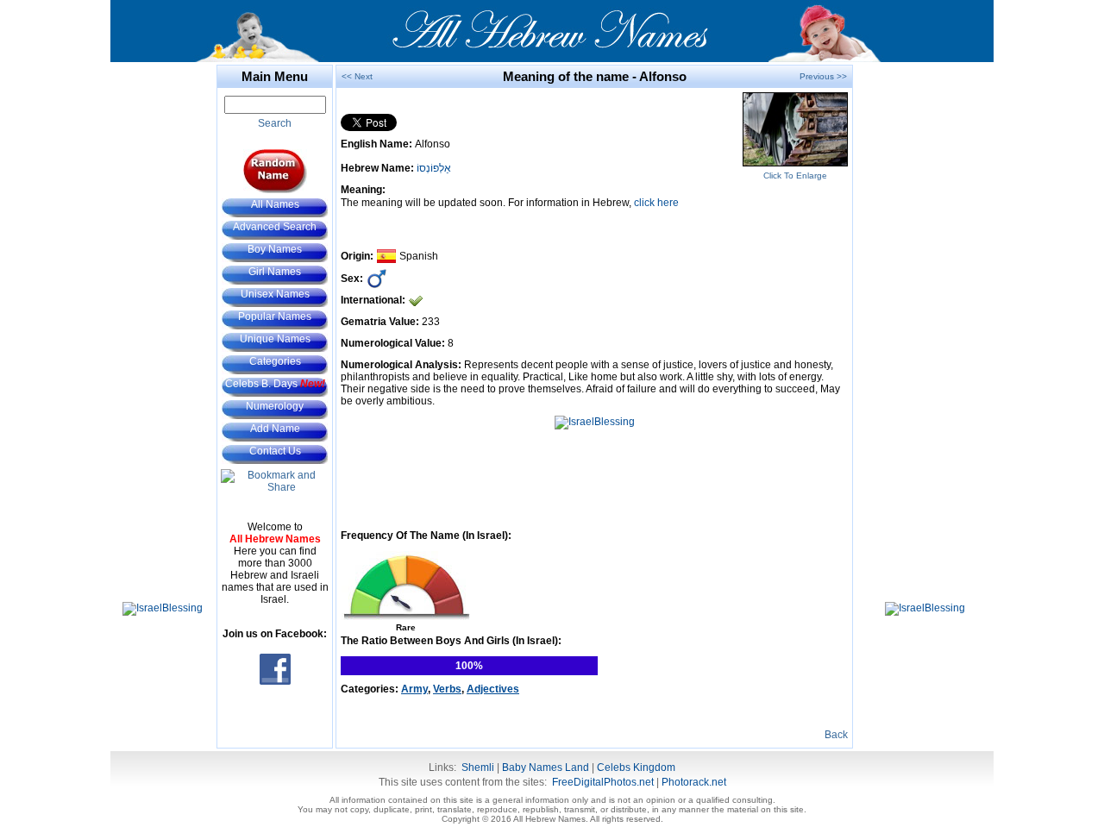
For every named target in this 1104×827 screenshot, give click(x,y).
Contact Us (275, 451)
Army (414, 689)
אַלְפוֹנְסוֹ (434, 168)
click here (656, 203)
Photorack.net (694, 782)
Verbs (447, 689)
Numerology (275, 406)
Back (836, 735)
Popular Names (274, 316)
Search (275, 123)
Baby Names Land (545, 767)
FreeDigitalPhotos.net (603, 782)
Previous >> (823, 76)
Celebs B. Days (275, 384)
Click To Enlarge (795, 175)
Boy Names (275, 249)
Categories (275, 361)
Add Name (275, 429)
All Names (275, 204)
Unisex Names (275, 294)
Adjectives (493, 689)
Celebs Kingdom (636, 767)
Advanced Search (275, 227)
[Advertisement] (162, 323)
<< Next (357, 76)
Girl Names (274, 272)
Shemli (477, 767)
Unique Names (275, 339)
